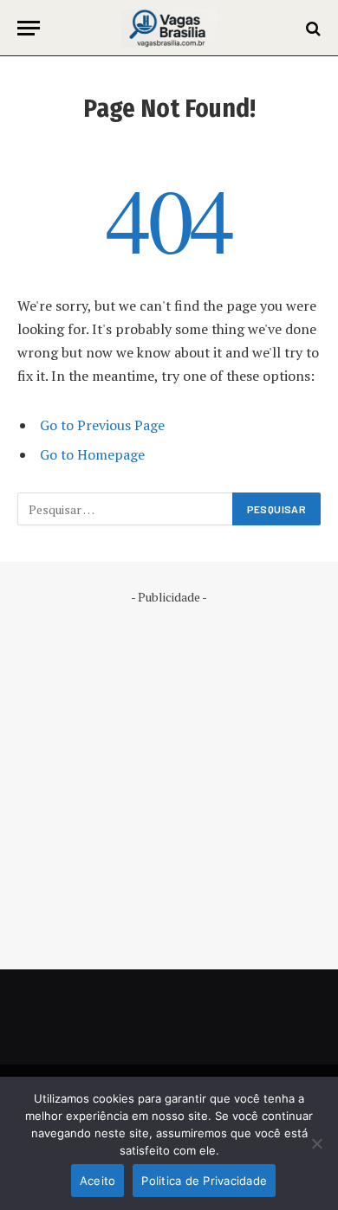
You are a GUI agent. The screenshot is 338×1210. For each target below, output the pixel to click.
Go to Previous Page (102, 424)
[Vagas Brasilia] (168, 28)
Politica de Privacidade (204, 1180)
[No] (316, 1143)
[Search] (311, 28)
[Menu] (28, 28)
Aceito (98, 1180)
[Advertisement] (169, 774)
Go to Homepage (92, 454)
